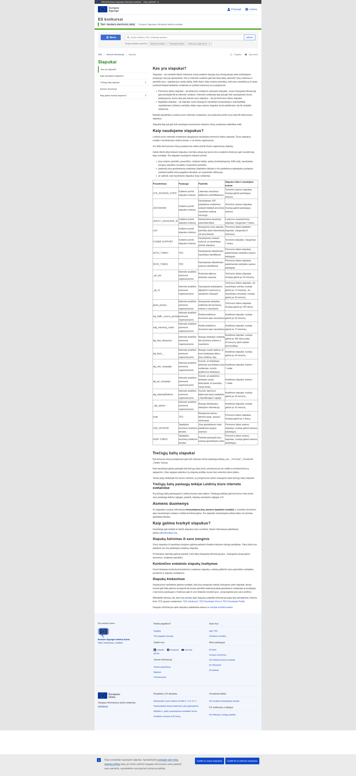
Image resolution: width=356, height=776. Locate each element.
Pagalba (157, 631)
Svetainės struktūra (217, 636)
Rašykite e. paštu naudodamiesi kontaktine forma (175, 711)
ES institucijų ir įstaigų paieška (222, 715)
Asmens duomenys (108, 89)
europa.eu (103, 706)
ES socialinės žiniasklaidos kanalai (224, 701)
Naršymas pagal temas (198, 44)
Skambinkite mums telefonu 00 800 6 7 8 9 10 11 (175, 701)
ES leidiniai (214, 670)
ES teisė (212, 650)
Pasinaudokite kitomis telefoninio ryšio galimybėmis (176, 706)
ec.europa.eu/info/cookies (220, 607)
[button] (145, 82)
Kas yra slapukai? (108, 69)
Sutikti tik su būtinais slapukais (242, 761)
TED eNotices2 (190, 601)
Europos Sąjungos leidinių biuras (114, 639)
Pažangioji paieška (176, 44)
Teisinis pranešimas (162, 667)
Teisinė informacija (115, 54)
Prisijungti (236, 9)
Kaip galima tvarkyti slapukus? (113, 95)
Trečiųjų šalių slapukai (109, 82)
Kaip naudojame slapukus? (112, 76)
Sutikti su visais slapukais (209, 761)
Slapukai (157, 672)
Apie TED (213, 631)
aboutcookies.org (168, 533)
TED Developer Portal (233, 601)
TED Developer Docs (209, 601)
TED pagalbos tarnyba (163, 636)
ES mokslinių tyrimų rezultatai (222, 660)
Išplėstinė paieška (157, 44)
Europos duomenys (217, 655)
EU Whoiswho (215, 665)
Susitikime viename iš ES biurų (167, 716)
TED (100, 54)
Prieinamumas (160, 677)
